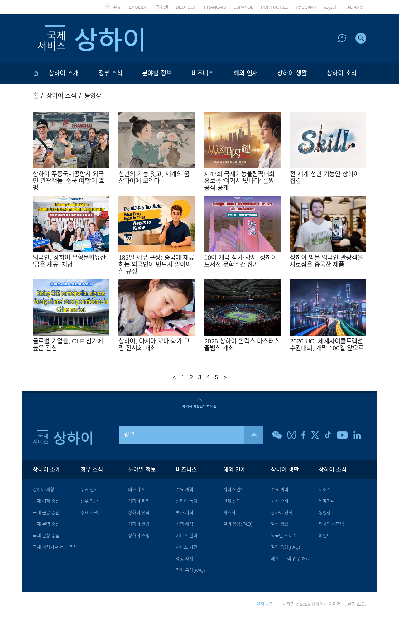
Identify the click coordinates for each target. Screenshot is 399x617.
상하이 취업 (139, 500)
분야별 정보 (157, 73)
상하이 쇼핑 (139, 535)
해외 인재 (245, 73)
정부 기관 (89, 500)
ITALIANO (353, 7)
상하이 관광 (139, 524)
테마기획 (327, 500)
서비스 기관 (186, 547)
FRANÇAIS (215, 7)
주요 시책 (89, 512)
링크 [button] (129, 434)
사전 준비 (279, 500)
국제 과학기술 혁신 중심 (55, 547)
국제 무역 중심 (46, 524)
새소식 (229, 512)
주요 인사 (89, 489)
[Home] (36, 73)
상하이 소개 (64, 73)
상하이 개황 (43, 489)
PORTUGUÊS (274, 7)
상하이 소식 (342, 73)
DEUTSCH (186, 7)
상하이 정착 (281, 512)
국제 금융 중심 (46, 512)
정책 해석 (184, 524)
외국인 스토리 (283, 535)
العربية (330, 7)
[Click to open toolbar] (342, 37)
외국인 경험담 (331, 524)
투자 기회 (184, 512)
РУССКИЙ (306, 7)
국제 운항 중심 (46, 535)
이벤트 (325, 535)
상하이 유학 (139, 512)
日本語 (161, 7)
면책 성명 (265, 604)
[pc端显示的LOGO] (90, 38)
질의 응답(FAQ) (190, 570)
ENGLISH (138, 7)
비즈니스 (202, 73)
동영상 (325, 512)
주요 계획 (184, 489)
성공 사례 (184, 558)
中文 (117, 7)
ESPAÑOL (243, 7)
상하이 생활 (292, 73)
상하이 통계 (186, 500)
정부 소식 (110, 73)
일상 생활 (279, 524)
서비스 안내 (186, 535)
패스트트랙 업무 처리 (290, 558)
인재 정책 (232, 500)
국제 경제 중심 (46, 500)
